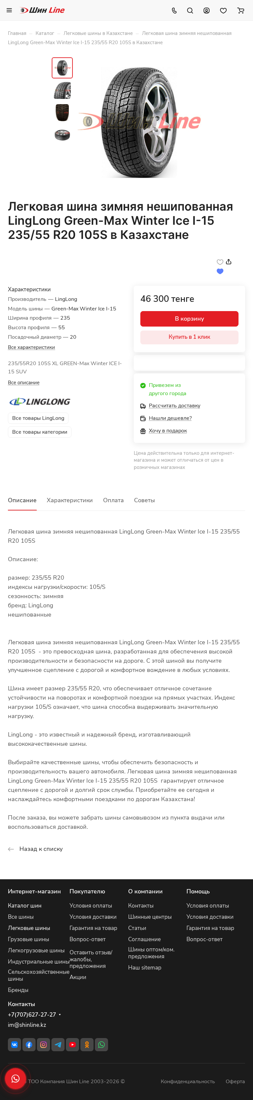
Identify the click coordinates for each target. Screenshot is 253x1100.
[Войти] (207, 10)
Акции (78, 977)
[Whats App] (101, 1044)
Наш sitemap (144, 967)
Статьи (137, 928)
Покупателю (87, 891)
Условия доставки (93, 917)
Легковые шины (29, 928)
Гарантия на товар (93, 928)
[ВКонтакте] (14, 1044)
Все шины (21, 917)
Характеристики (70, 500)
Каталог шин (25, 906)
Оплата (113, 500)
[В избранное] (220, 261)
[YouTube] (72, 1044)
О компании (145, 891)
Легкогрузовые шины (36, 950)
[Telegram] (58, 1044)
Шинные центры (150, 917)
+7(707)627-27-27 (32, 1015)
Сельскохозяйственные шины (39, 975)
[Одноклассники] (87, 1044)
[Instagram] (43, 1044)
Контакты (141, 906)
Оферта (235, 1081)
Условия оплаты (91, 906)
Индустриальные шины (39, 962)
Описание (22, 500)
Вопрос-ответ (88, 939)
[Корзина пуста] (240, 10)
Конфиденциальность (188, 1081)
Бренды (18, 990)
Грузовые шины (28, 939)
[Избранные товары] (223, 10)
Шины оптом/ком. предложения (151, 953)
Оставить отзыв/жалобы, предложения (91, 959)
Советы (144, 500)
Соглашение (144, 939)
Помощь (198, 891)
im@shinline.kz (27, 1025)
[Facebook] (29, 1044)
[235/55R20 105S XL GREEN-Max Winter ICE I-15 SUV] (139, 122)
